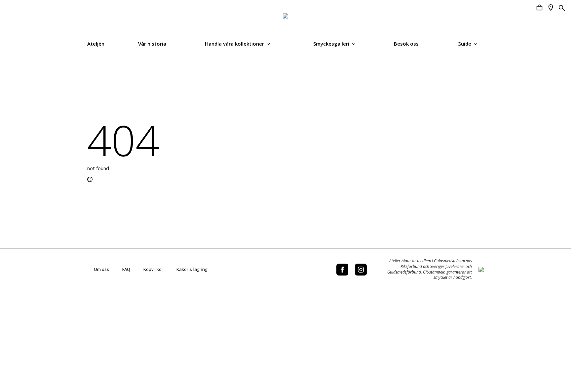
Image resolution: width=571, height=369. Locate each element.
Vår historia (152, 43)
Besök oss (406, 43)
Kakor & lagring (192, 269)
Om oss (101, 269)
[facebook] (342, 270)
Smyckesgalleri (331, 43)
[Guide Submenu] (477, 44)
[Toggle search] (562, 8)
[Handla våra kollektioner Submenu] (270, 44)
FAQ (126, 269)
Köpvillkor (153, 269)
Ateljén (95, 43)
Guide (464, 43)
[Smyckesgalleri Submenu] (355, 44)
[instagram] (361, 270)
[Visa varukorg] (539, 7)
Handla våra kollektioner (234, 43)
